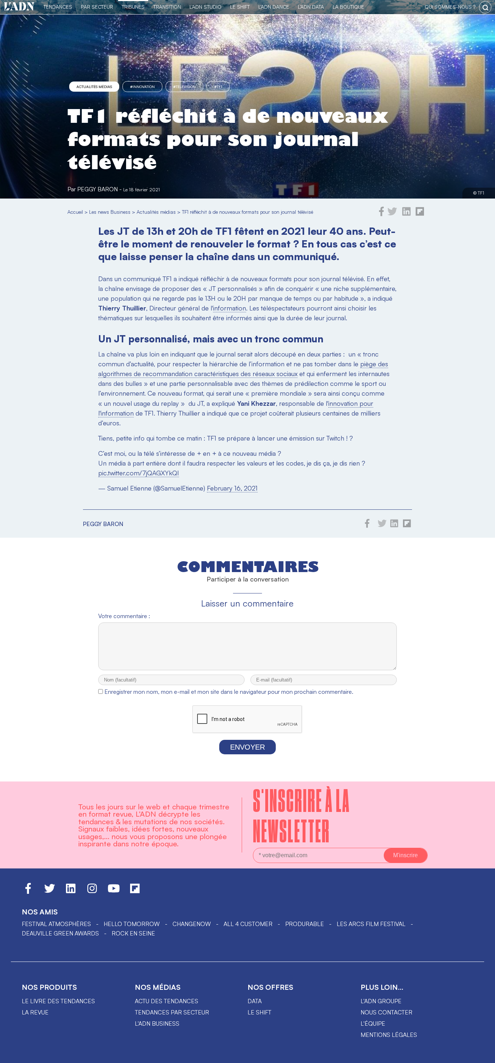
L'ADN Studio (205, 7)
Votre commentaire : (124, 616)
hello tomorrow (132, 923)
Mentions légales (389, 1034)
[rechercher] (485, 7)
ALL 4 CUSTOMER (248, 923)
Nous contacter (386, 1012)
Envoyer (247, 747)
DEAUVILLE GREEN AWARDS (60, 933)
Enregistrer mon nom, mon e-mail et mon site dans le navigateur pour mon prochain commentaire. (228, 691)
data (255, 1001)
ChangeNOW (191, 923)
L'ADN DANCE (273, 7)
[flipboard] (420, 214)
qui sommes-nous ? (450, 7)
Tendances (57, 7)
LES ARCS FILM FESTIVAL (371, 923)
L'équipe (373, 1023)
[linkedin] (406, 214)
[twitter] (392, 214)
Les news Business (109, 212)
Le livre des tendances (58, 1001)
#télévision (184, 86)
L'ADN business (157, 1023)
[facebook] (381, 214)
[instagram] (92, 891)
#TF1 (218, 86)
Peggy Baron (97, 189)
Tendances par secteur (172, 1012)
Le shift (259, 1012)
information (229, 308)
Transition (167, 7)
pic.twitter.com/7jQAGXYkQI (138, 473)
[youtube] (114, 891)
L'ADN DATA (311, 7)
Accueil (75, 212)
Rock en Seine (133, 933)
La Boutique (348, 7)
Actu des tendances (166, 1001)
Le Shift (240, 7)
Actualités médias (94, 86)
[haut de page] (482, 1054)
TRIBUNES (133, 7)
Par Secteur (97, 7)
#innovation (142, 86)
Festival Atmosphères (56, 923)
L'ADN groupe (381, 1001)
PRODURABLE (304, 923)
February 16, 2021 (232, 488)
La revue (35, 1012)
